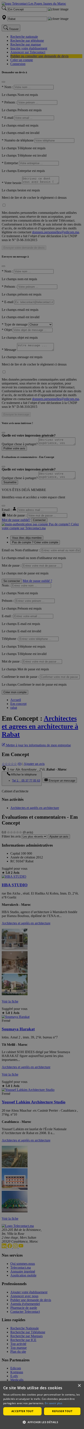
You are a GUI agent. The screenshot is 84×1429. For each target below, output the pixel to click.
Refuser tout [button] (62, 1411)
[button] (42, 1422)
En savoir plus (53, 1403)
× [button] (79, 1385)
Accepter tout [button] (22, 1411)
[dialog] (42, 1405)
